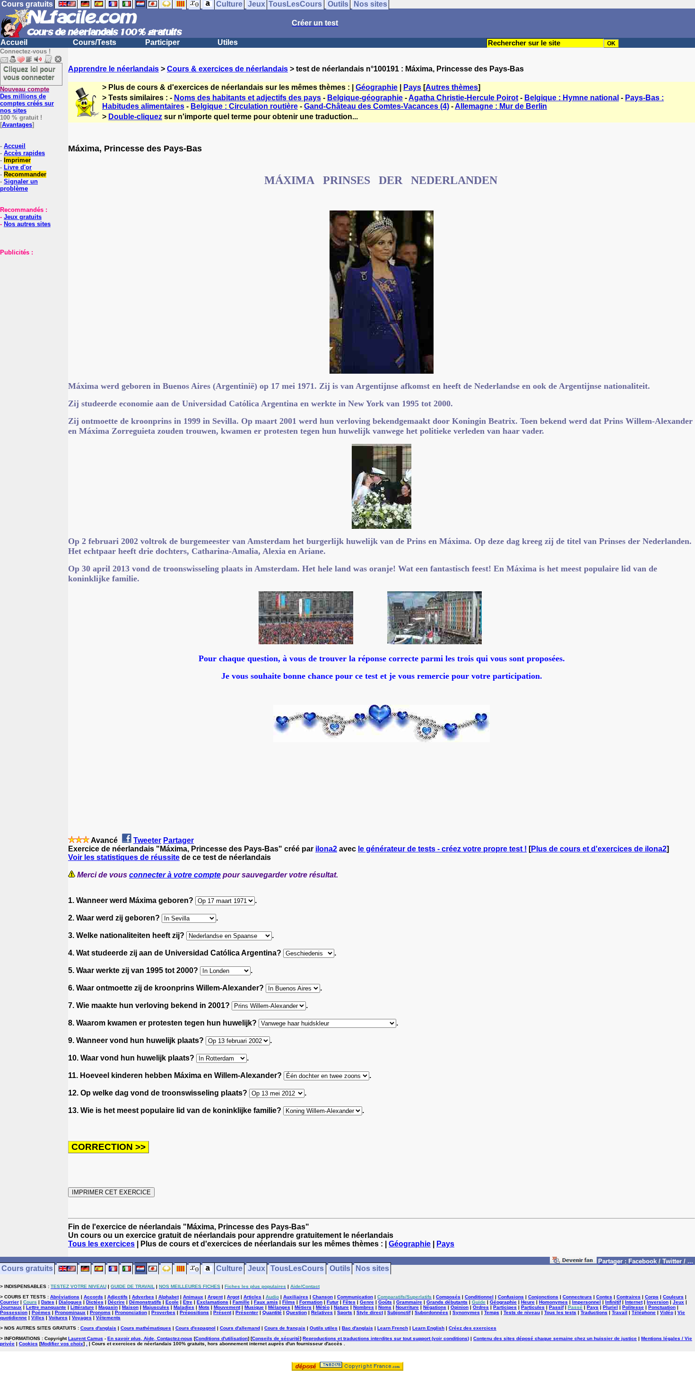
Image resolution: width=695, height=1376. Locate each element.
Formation (310, 1302)
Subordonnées (431, 1312)
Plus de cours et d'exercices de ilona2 (599, 849)
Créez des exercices (472, 1328)
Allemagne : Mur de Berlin (501, 106)
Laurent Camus (85, 1338)
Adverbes (143, 1296)
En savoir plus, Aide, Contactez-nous (149, 1338)
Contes (604, 1296)
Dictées (95, 1302)
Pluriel (610, 1307)
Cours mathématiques (146, 1328)
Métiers (303, 1307)
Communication (355, 1296)
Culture (229, 1269)
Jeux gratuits (23, 216)
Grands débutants (447, 1302)
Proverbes (163, 1312)
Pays (412, 87)
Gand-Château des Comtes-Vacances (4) (376, 106)
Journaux (11, 1307)
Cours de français (284, 1328)
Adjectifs (117, 1296)
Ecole (172, 1302)
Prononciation (131, 1312)
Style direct (369, 1312)
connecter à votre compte (175, 875)
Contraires (629, 1296)
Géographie (377, 87)
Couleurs (673, 1296)
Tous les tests (560, 1312)
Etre (187, 1302)
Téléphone (644, 1312)
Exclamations (212, 1302)
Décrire (116, 1302)
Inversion (658, 1302)
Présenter (246, 1312)
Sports (344, 1312)
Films (288, 1302)
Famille (241, 1302)
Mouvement (227, 1307)
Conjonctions (543, 1296)
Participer (162, 42)
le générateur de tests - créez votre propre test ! (442, 849)
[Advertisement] (28, 303)
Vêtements (108, 1317)
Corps (652, 1296)
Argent (215, 1296)
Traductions (594, 1312)
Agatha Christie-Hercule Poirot (463, 98)
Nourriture (407, 1307)
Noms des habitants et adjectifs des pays (247, 98)
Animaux (193, 1296)
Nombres (363, 1307)
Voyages (82, 1317)
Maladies (184, 1307)
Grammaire (409, 1302)
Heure (528, 1302)
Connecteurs (577, 1296)
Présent (222, 1312)
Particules (533, 1307)
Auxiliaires (295, 1296)
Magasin (108, 1307)
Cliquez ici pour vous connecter (29, 73)
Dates (47, 1302)
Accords (93, 1296)
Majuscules (156, 1307)
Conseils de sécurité (276, 1338)
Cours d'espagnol (195, 1328)
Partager (178, 840)
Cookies (28, 1343)
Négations (434, 1307)
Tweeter (147, 840)
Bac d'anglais (357, 1328)
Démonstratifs (145, 1302)
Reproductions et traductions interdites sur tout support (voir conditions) (386, 1338)
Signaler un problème (19, 185)
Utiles (227, 42)
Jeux (256, 1269)
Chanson (323, 1296)
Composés (448, 1296)
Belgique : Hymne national (571, 98)
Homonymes (553, 1302)
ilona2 (326, 849)
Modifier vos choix (62, 1343)
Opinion (460, 1307)
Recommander (25, 174)
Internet (634, 1302)
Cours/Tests (94, 42)
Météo (323, 1307)
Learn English (428, 1328)
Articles (252, 1296)
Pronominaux (70, 1312)
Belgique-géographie (365, 98)
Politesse (633, 1307)
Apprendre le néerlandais (113, 69)
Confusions (511, 1296)
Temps (491, 1312)
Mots (204, 1307)
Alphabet (168, 1296)
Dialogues (70, 1302)
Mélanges (279, 1307)
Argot (233, 1296)
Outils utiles (324, 1328)
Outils (340, 1269)
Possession (13, 1312)
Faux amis (266, 1302)
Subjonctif (398, 1312)
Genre (367, 1302)
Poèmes (41, 1312)
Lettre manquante (46, 1307)
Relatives (322, 1312)
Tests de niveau (522, 1312)
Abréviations (64, 1296)
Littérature (82, 1307)
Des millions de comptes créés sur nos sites (27, 100)
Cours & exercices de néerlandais (227, 69)
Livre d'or (18, 167)
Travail (619, 1312)
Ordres (481, 1307)
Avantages (17, 124)
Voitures (58, 1317)
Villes (37, 1317)
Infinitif (613, 1302)
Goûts (385, 1302)
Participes (505, 1307)
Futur (333, 1302)
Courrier (9, 1302)
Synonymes (466, 1312)
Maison (130, 1307)
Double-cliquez (135, 117)
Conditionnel (479, 1296)
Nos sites (372, 1269)
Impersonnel (586, 1302)
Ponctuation (662, 1307)
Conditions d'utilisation (221, 1338)
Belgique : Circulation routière (244, 106)
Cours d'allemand (240, 1328)
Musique (254, 1307)
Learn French (392, 1328)
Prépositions (194, 1312)
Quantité (272, 1312)
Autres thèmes (452, 87)
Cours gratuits (27, 1269)
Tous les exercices (101, 1244)
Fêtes (349, 1302)
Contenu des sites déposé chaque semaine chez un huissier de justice (555, 1338)
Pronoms (100, 1312)
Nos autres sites (27, 224)
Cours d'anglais (98, 1328)
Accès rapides (24, 153)
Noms (384, 1307)
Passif (556, 1307)
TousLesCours (297, 1269)
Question (296, 1312)
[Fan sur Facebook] (573, 1261)
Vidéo (666, 1312)
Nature (341, 1307)
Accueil (13, 42)
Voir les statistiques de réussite (124, 857)
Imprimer (17, 160)
